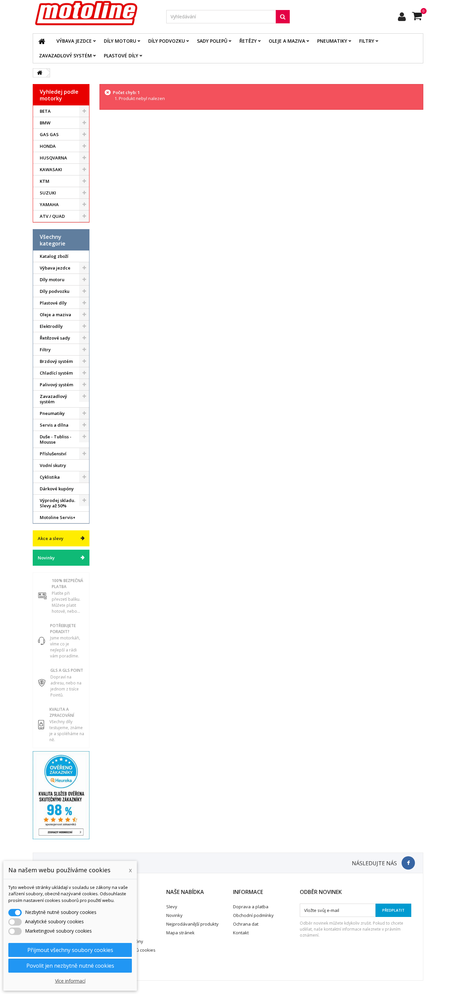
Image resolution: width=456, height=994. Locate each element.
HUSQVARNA (53, 158)
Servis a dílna (54, 425)
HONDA (48, 146)
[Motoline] (94, 13)
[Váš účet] (402, 16)
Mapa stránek (180, 933)
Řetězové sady (55, 338)
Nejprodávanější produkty (192, 924)
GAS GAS (49, 134)
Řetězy (248, 41)
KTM (44, 181)
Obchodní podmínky (253, 915)
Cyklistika (50, 477)
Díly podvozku (166, 41)
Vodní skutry (53, 465)
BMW (45, 123)
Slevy (171, 907)
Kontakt (241, 933)
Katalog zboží (54, 256)
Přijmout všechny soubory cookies (70, 950)
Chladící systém (56, 373)
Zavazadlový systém (65, 55)
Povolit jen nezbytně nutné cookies (70, 965)
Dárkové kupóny (57, 489)
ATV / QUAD (52, 216)
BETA (45, 111)
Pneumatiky (332, 41)
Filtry (366, 41)
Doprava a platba (250, 907)
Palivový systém (56, 385)
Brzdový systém (56, 361)
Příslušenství (53, 454)
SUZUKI (48, 193)
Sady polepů (212, 41)
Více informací (70, 981)
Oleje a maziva (287, 41)
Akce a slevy (50, 538)
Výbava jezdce (74, 41)
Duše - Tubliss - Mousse (55, 439)
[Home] (41, 41)
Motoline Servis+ (57, 517)
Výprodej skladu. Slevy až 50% (57, 503)
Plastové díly (121, 55)
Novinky (46, 558)
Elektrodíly (51, 326)
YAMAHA (49, 204)
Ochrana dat (245, 924)
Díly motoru (120, 41)
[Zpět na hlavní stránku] (39, 73)
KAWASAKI (51, 169)
